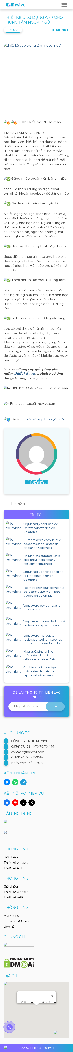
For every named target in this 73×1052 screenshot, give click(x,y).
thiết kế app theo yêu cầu (44, 419)
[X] (31, 802)
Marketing (11, 916)
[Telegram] (23, 782)
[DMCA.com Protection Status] (19, 961)
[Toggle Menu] (64, 4)
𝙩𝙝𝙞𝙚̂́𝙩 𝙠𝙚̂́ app (24, 373)
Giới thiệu (11, 857)
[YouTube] (15, 802)
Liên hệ (9, 926)
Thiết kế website (16, 862)
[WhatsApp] (15, 782)
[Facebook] (7, 802)
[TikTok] (23, 802)
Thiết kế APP (13, 868)
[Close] (51, 995)
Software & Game (17, 921)
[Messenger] (7, 782)
